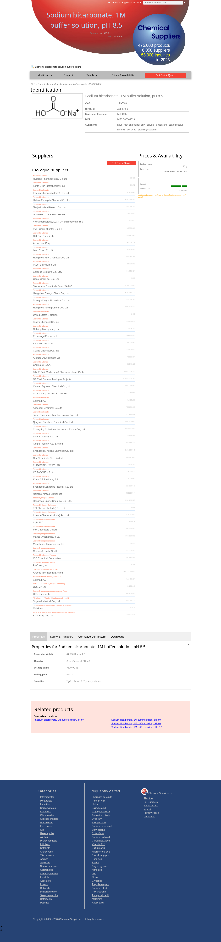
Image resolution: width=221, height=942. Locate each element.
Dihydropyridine (48, 891)
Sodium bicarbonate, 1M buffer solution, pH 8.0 (136, 719)
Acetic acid (98, 902)
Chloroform (98, 833)
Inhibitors (45, 844)
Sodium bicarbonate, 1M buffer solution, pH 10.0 (136, 727)
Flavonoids (46, 826)
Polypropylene (99, 866)
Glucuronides (47, 815)
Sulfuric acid (98, 848)
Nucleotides (46, 822)
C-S (33, 84)
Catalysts (45, 848)
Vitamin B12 (98, 844)
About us (148, 798)
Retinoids (45, 888)
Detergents (46, 898)
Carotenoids (46, 869)
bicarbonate (51, 66)
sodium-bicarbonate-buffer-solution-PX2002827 (76, 84)
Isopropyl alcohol (101, 811)
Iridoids (44, 884)
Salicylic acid (99, 808)
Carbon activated (101, 840)
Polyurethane (99, 891)
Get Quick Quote (165, 75)
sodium (77, 66)
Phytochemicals (48, 840)
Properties (70, 75)
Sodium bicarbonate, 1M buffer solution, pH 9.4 (59, 719)
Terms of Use (151, 805)
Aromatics (45, 811)
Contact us (149, 816)
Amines (44, 859)
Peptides (44, 902)
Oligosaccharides (49, 818)
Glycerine (97, 880)
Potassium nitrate (101, 815)
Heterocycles (47, 833)
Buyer (115, 2)
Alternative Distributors (92, 636)
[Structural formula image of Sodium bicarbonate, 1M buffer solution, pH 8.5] (57, 105)
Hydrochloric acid (101, 851)
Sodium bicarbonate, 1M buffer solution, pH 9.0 (136, 723)
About (136, 2)
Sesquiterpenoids (49, 895)
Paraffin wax (98, 800)
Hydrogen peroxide (102, 797)
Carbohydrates (48, 808)
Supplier (125, 2)
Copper (96, 877)
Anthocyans (46, 851)
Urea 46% (97, 818)
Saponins (45, 862)
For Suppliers (151, 802)
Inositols (44, 877)
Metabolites (46, 800)
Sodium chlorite (100, 888)
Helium (95, 804)
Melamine (97, 898)
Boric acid (97, 859)
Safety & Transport (61, 636)
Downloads (117, 636)
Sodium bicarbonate (102, 826)
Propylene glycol (100, 855)
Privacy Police (151, 812)
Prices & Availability (123, 75)
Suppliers (91, 75)
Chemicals (43, 84)
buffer (69, 66)
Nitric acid (97, 869)
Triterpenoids (47, 855)
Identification (45, 75)
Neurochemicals (48, 866)
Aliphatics (45, 837)
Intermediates (47, 797)
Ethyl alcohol (98, 829)
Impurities (45, 804)
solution (62, 66)
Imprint (147, 809)
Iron (94, 873)
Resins (95, 862)
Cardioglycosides (49, 873)
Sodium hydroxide (101, 837)
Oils (42, 829)
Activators (45, 880)
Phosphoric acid (100, 895)
